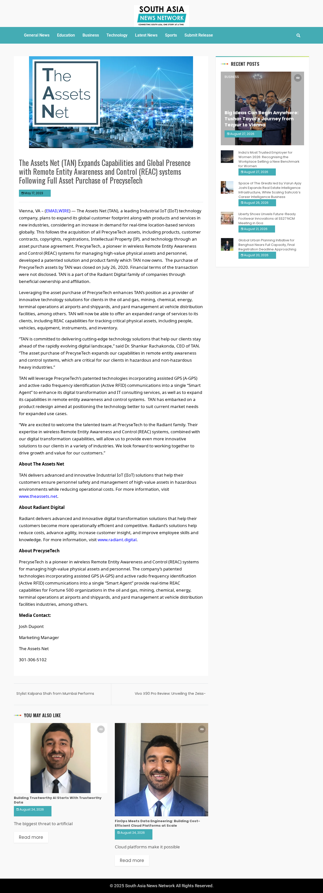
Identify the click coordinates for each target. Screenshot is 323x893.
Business (91, 35)
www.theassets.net (38, 496)
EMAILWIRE (57, 211)
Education (66, 35)
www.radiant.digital (117, 539)
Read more (31, 837)
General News (36, 35)
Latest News (146, 35)
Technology (116, 35)
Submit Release (198, 35)
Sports (171, 35)
